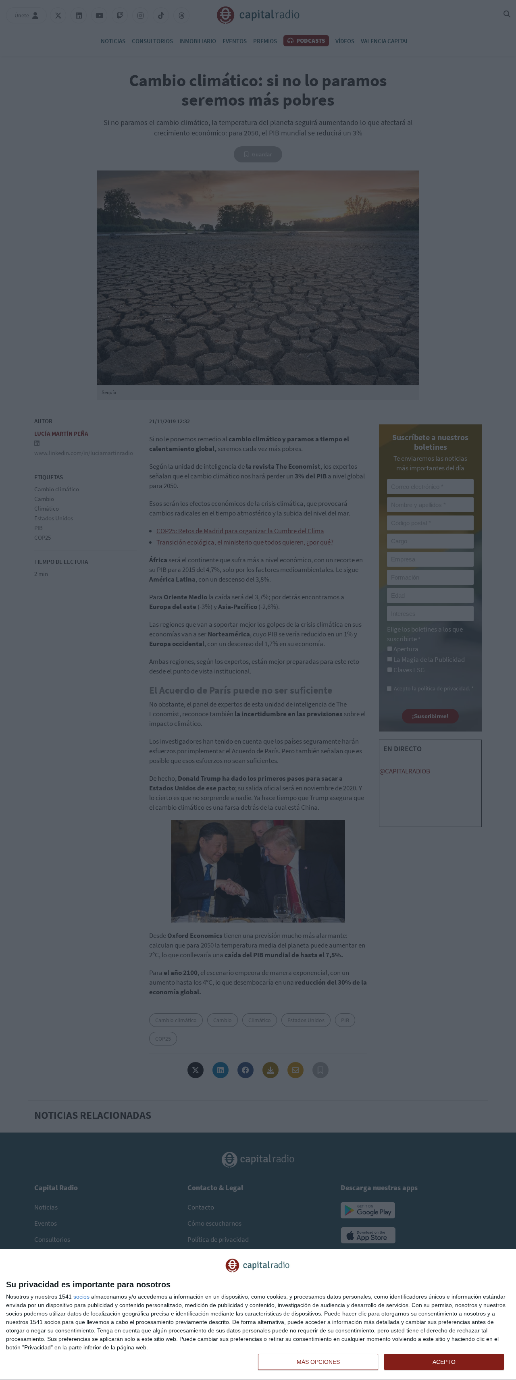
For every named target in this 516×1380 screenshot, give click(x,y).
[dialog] (258, 1314)
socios (81, 1296)
